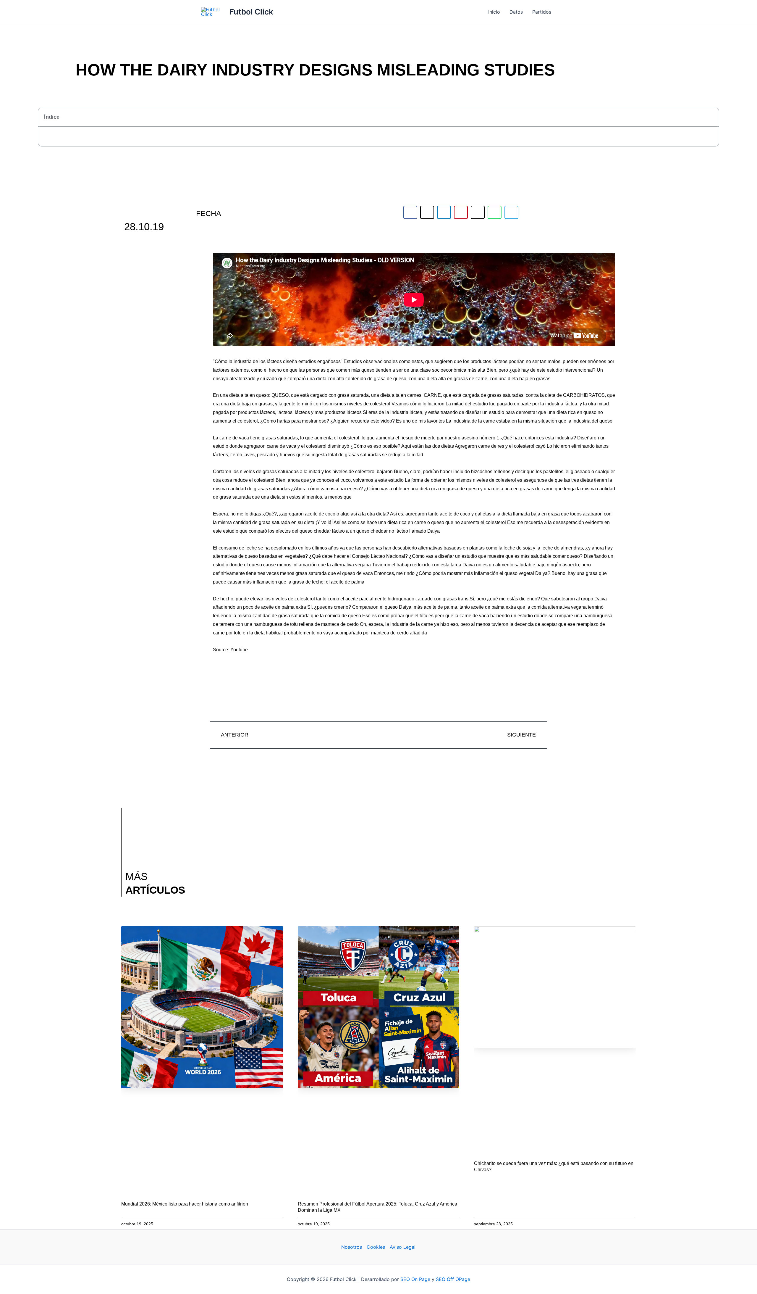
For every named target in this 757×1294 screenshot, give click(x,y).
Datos (516, 12)
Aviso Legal (402, 1247)
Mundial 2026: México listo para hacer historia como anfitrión (184, 1203)
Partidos (541, 12)
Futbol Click (251, 11)
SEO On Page (415, 1279)
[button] (711, 117)
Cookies (376, 1247)
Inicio (494, 12)
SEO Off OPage (453, 1279)
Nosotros (351, 1247)
